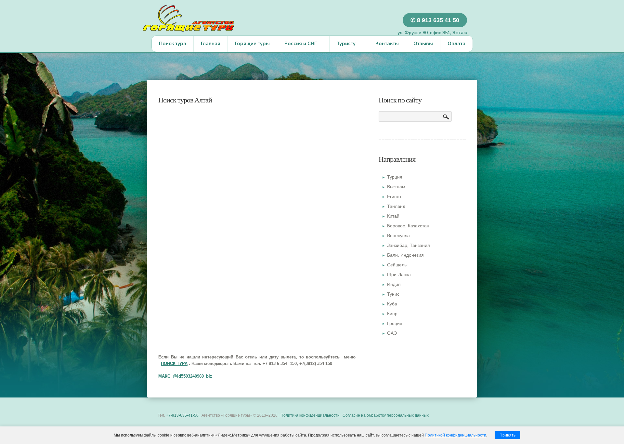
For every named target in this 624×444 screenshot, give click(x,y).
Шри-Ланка (399, 274)
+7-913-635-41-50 (182, 415)
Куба (392, 303)
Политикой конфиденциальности (455, 435)
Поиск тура (172, 43)
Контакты (387, 43)
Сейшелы (397, 264)
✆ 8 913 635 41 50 (434, 20)
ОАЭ (392, 333)
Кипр (392, 313)
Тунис (393, 294)
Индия (394, 284)
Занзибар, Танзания (408, 245)
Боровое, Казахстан (408, 225)
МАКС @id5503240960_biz (185, 376)
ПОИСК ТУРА (174, 363)
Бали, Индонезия (405, 255)
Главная (210, 43)
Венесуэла (398, 235)
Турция (394, 177)
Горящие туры (252, 43)
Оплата (456, 43)
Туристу (343, 45)
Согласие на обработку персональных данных (386, 415)
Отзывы (423, 43)
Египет (394, 196)
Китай (393, 216)
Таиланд (396, 206)
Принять (507, 435)
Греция (394, 323)
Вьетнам (396, 186)
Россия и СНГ (297, 45)
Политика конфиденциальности (310, 415)
